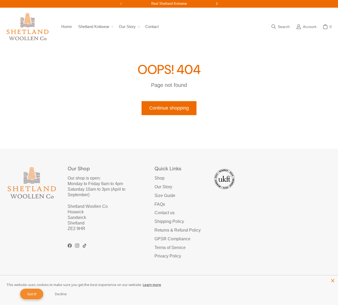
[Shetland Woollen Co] (27, 26)
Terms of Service (170, 247)
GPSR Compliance (172, 239)
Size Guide (164, 195)
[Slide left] (121, 3)
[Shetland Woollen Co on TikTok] (84, 245)
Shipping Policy (169, 221)
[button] (95, 26)
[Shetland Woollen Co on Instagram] (77, 245)
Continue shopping (169, 108)
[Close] (332, 280)
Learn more (152, 284)
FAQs (159, 204)
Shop (159, 178)
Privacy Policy (167, 256)
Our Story (163, 187)
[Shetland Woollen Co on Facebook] (69, 245)
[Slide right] (216, 3)
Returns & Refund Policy (177, 230)
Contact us (164, 212)
